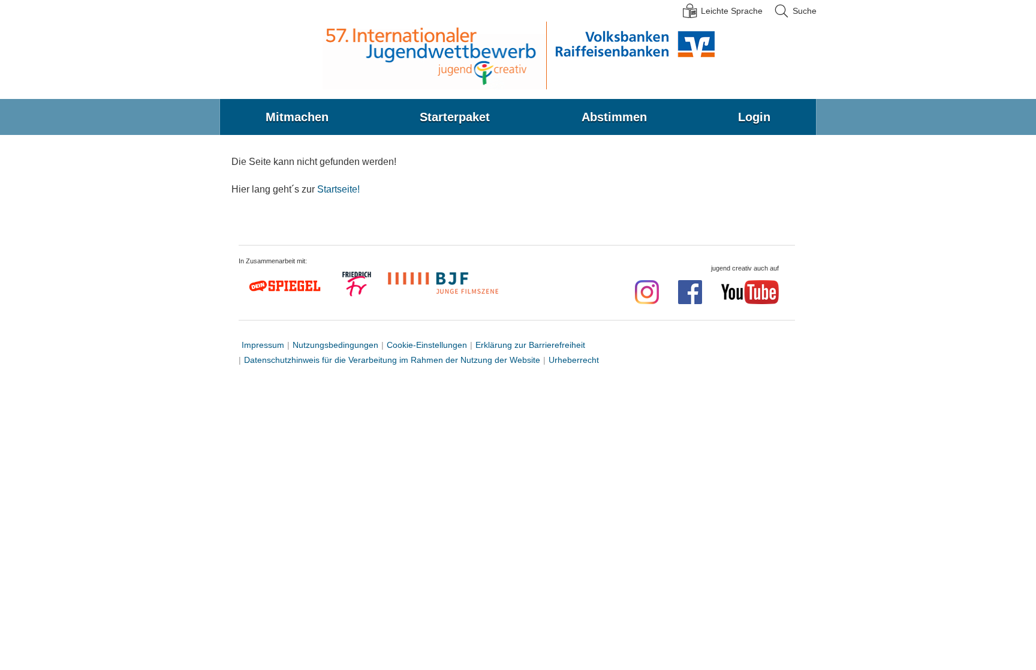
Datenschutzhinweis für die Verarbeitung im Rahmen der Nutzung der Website (392, 360)
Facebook (690, 292)
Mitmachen (297, 117)
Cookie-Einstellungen (427, 345)
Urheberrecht (574, 360)
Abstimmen (614, 117)
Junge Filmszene (445, 282)
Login (754, 117)
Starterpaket (455, 117)
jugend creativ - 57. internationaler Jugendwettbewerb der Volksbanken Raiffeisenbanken (434, 55)
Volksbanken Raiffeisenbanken (631, 55)
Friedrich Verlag (357, 285)
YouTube (750, 292)
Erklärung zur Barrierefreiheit (530, 345)
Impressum (263, 345)
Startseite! (338, 189)
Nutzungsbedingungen (335, 345)
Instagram (647, 292)
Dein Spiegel (287, 286)
